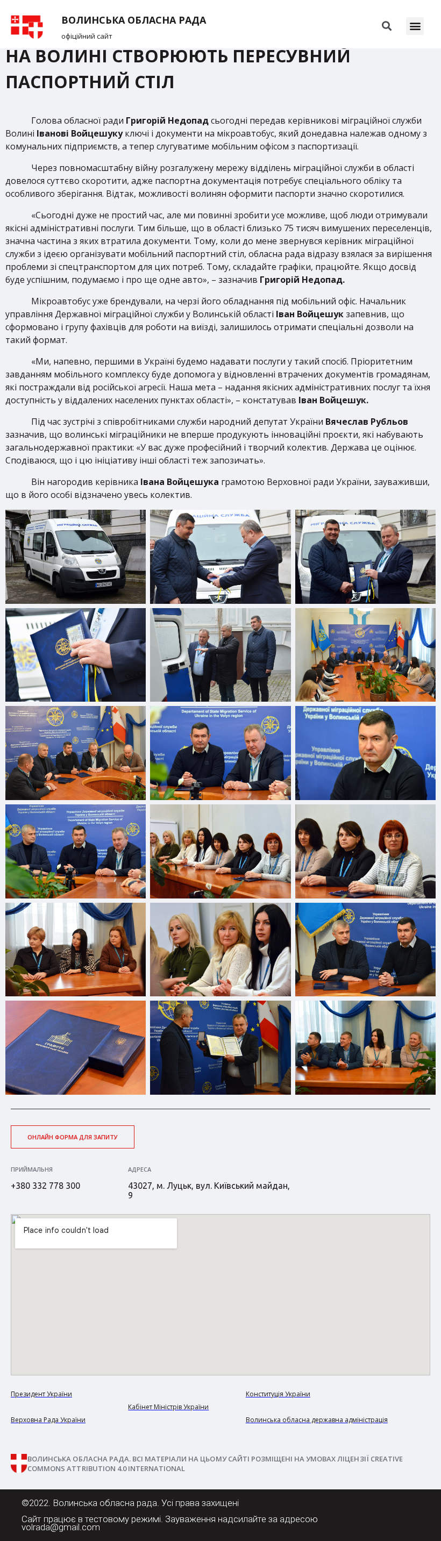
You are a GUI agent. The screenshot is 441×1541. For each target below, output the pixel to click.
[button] (415, 26)
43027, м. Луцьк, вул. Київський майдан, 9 (209, 1190)
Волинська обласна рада (133, 20)
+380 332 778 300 (45, 1185)
